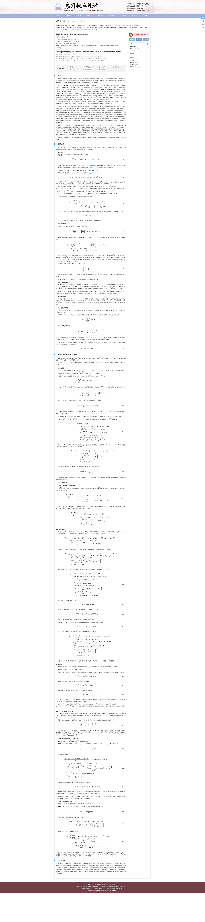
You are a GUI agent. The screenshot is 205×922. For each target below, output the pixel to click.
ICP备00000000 (112, 884)
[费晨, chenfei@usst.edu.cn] (66, 36)
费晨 (63, 37)
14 (77, 186)
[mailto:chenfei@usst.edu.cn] (67, 36)
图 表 (102, 67)
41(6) (78, 21)
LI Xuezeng (59, 54)
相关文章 (72, 69)
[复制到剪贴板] (138, 25)
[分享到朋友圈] (203, 27)
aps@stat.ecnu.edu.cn (116, 888)
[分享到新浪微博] (203, 23)
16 (71, 314)
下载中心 (123, 15)
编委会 (79, 15)
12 (92, 170)
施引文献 (88, 69)
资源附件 (102, 69)
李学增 (58, 37)
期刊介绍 (68, 15)
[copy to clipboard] (96, 29)
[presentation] (63, 147)
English (146, 15)
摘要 (71, 67)
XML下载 (146, 39)
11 (65, 120)
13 (71, 186)
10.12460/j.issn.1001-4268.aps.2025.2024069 (125, 25)
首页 (58, 15)
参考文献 (117, 67)
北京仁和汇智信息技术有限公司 (100, 890)
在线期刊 (111, 15)
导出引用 (139, 39)
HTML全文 (88, 67)
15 (85, 186)
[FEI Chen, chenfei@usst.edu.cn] (71, 53)
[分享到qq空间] (203, 20)
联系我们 (134, 15)
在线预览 (136, 35)
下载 (144, 35)
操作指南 (89, 15)
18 (91, 796)
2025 (73, 21)
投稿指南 (100, 15)
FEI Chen (67, 54)
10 (85, 118)
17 (110, 418)
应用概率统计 (66, 21)
